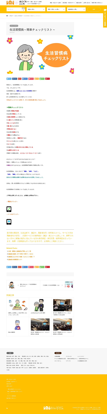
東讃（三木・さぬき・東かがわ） (28, 365)
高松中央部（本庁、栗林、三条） (14, 356)
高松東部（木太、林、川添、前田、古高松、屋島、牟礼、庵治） (35, 356)
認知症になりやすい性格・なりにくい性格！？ (21, 256)
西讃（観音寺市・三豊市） (43, 367)
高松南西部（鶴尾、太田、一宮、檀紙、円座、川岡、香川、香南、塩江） (22, 360)
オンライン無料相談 (11, 395)
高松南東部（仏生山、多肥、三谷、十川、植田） (17, 363)
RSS (7, 408)
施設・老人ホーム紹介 (55, 2)
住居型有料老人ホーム (83, 358)
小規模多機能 (57, 356)
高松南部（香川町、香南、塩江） (36, 363)
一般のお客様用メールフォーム (13, 389)
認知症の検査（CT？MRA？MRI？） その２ (20, 254)
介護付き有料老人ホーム (72, 358)
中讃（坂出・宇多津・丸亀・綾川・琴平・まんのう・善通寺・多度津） (22, 367)
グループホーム (57, 360)
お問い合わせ (87, 2)
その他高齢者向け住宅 (82, 360)
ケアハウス (68, 360)
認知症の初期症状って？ (15, 259)
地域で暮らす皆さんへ (97, 2)
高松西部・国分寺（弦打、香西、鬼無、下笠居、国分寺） (19, 358)
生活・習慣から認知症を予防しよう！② (19, 251)
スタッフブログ (14, 25)
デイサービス (69, 356)
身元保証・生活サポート (69, 2)
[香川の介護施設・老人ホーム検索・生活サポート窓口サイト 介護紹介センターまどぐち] (53, 408)
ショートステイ (80, 356)
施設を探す (79, 2)
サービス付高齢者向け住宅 (60, 358)
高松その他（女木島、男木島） (13, 365)
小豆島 (8, 370)
